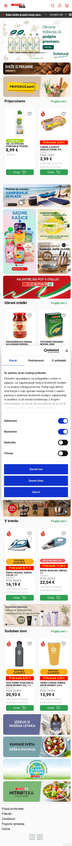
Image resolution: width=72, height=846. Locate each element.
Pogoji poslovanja (12, 808)
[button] (18, 5)
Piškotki (7, 813)
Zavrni (36, 491)
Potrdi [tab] (13, 360)
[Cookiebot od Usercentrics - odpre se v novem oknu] (44, 351)
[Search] (53, 6)
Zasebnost (8, 819)
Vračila (6, 829)
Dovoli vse (36, 469)
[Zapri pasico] (67, 351)
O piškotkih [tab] (59, 360)
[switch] (63, 431)
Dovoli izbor (36, 480)
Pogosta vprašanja (13, 824)
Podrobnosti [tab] (36, 360)
